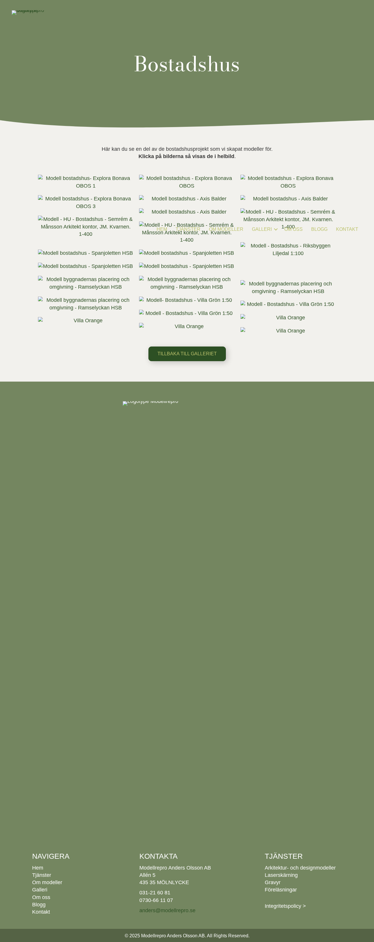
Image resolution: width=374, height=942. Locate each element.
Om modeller (226, 229)
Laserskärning (281, 875)
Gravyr (272, 882)
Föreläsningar (281, 890)
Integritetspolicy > (285, 906)
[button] (276, 229)
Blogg (319, 229)
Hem (162, 229)
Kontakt (347, 229)
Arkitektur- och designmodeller (300, 868)
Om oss (293, 229)
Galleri (262, 229)
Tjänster (188, 229)
